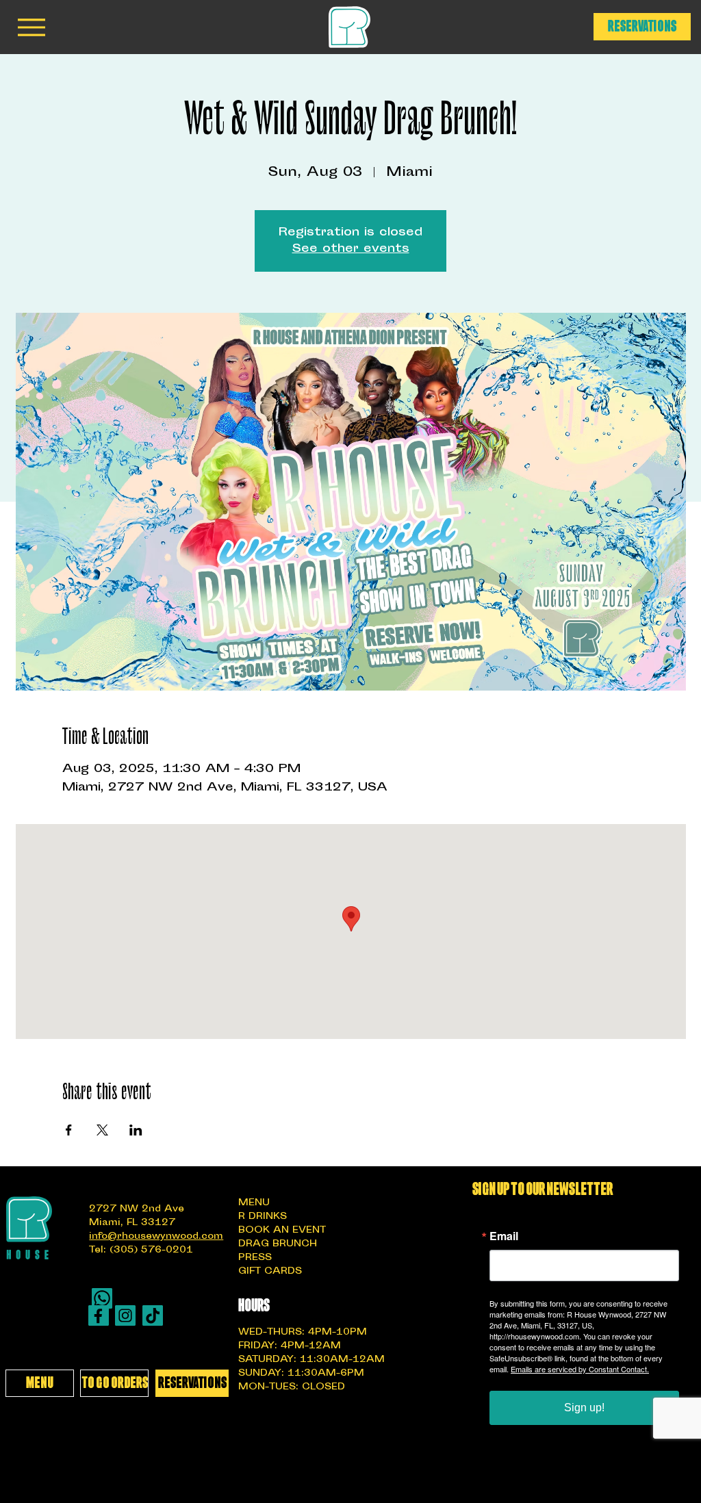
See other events (350, 249)
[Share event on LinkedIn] (135, 1130)
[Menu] (31, 27)
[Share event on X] (102, 1130)
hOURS (254, 1306)
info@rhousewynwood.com (156, 1237)
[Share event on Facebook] (68, 1130)
